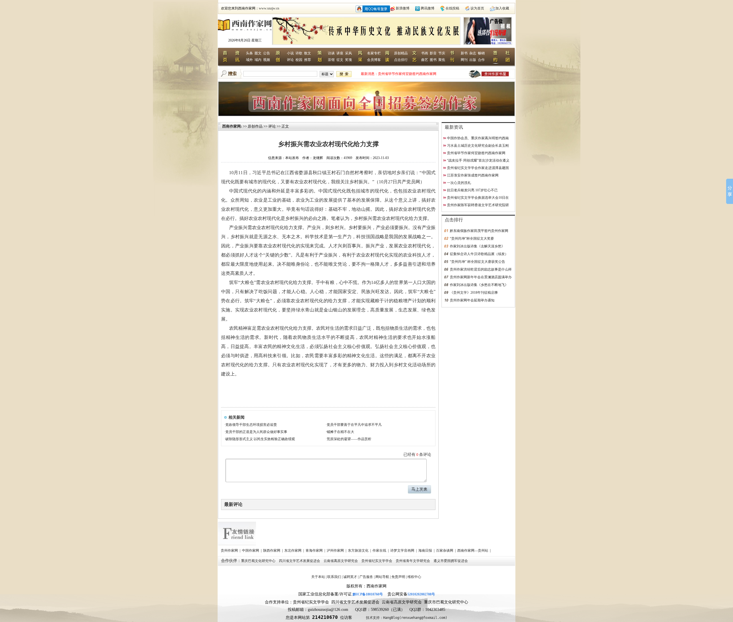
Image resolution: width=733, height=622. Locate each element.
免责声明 (398, 577)
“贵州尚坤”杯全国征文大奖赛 (472, 239)
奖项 (348, 60)
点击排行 (401, 60)
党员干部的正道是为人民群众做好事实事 (256, 432)
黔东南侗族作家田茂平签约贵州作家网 (479, 231)
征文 (339, 60)
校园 (298, 60)
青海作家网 (315, 551)
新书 (464, 53)
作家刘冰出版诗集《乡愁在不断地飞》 (479, 285)
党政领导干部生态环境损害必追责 (251, 425)
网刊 (464, 60)
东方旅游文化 (358, 551)
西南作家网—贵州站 (473, 551)
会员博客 (374, 60)
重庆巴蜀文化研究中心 (258, 561)
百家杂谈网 (445, 551)
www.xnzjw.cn (269, 8)
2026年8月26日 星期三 (245, 40)
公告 (266, 53)
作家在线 (380, 551)
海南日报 (425, 551)
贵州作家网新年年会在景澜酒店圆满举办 (481, 277)
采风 (348, 53)
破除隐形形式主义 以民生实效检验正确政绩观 (260, 439)
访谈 (331, 53)
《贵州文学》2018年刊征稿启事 (474, 293)
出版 (472, 60)
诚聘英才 (350, 577)
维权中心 (414, 577)
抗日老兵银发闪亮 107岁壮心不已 (472, 190)
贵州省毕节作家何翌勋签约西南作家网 (407, 74)
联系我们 (334, 577)
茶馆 (331, 60)
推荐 (307, 60)
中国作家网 (251, 551)
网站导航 (382, 577)
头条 (249, 53)
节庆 (441, 53)
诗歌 (298, 53)
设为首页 (477, 8)
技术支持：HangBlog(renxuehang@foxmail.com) (406, 618)
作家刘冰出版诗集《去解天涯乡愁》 (477, 246)
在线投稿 (452, 8)
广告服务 (366, 577)
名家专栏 (374, 53)
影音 (433, 53)
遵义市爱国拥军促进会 (451, 561)
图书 (433, 60)
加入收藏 (502, 8)
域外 (249, 60)
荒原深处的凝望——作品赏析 (349, 439)
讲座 (339, 53)
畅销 (481, 53)
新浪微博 (402, 8)
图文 (258, 53)
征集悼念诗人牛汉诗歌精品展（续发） (479, 254)
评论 (290, 60)
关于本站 (318, 577)
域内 (258, 60)
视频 (266, 60)
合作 (481, 60)
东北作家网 (293, 551)
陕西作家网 (272, 551)
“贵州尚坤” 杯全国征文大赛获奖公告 (477, 262)
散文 (307, 53)
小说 (290, 53)
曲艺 (424, 60)
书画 (424, 53)
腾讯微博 (427, 8)
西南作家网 (231, 126)
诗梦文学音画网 (402, 551)
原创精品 (401, 53)
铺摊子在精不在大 (340, 432)
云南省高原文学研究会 (341, 561)
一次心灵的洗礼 (459, 183)
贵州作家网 (230, 551)
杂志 (472, 53)
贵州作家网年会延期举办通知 (472, 300)
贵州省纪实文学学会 (377, 561)
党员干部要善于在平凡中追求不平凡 (354, 425)
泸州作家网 (336, 551)
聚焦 (441, 60)
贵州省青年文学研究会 (413, 561)
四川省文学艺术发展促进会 (300, 561)
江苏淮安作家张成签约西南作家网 (472, 175)
